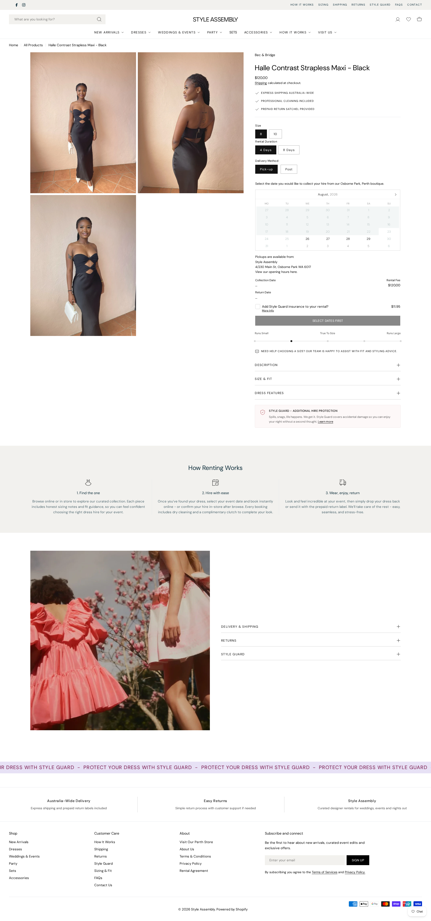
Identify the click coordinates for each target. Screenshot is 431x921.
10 (275, 134)
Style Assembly (203, 909)
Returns (358, 5)
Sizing (323, 5)
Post (288, 169)
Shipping (340, 5)
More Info (268, 310)
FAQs (399, 5)
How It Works (302, 5)
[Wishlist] (408, 19)
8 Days (289, 150)
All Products (33, 45)
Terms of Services (324, 872)
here (293, 272)
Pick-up (266, 169)
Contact (414, 5)
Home (13, 45)
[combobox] (57, 19)
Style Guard (380, 5)
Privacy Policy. (355, 872)
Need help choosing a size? (283, 351)
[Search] (99, 19)
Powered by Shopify (232, 909)
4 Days (266, 150)
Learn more (325, 421)
